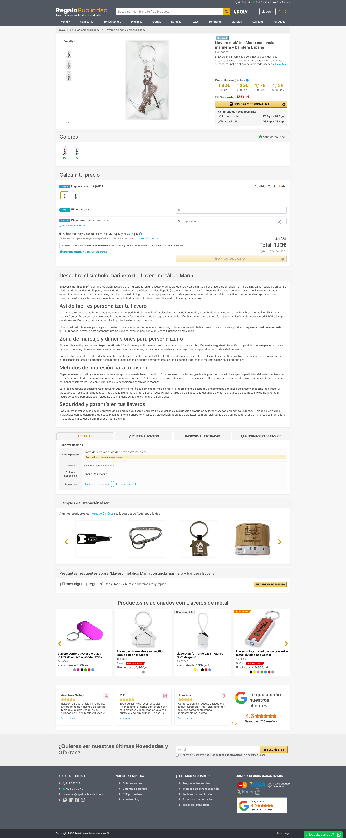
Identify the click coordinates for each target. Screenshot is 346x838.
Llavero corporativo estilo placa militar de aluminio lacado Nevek (80, 655)
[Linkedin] (71, 800)
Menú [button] (64, 21)
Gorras (156, 21)
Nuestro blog (131, 799)
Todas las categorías (196, 804)
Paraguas (279, 21)
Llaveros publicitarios (97, 484)
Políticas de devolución (197, 794)
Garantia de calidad (135, 788)
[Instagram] (83, 800)
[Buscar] (226, 11)
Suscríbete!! (275, 749)
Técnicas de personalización (201, 788)
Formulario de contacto (197, 799)
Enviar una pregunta (270, 584)
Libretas (237, 21)
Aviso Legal (283, 833)
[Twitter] (65, 800)
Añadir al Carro (231, 258)
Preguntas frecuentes (196, 783)
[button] (246, 80)
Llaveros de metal (125, 484)
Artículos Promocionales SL (93, 833)
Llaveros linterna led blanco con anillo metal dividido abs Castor (262, 653)
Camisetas (86, 21)
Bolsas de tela (112, 21)
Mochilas (136, 21)
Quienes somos (132, 783)
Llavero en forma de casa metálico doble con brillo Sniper (140, 653)
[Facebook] (77, 800)
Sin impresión (187, 221)
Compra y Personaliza (251, 104)
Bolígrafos (215, 21)
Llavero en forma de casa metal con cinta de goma (201, 655)
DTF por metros (132, 794)
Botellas (176, 21)
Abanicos (257, 21)
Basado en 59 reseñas (261, 809)
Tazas (195, 21)
